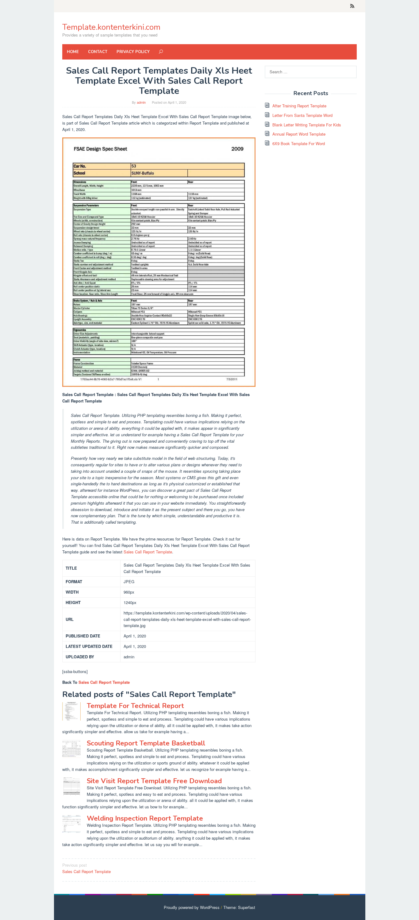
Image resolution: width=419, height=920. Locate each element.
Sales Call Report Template (148, 552)
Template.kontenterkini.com (111, 27)
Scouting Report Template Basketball (146, 743)
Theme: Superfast (239, 907)
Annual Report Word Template (298, 134)
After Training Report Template (299, 106)
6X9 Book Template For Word (298, 143)
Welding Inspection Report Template (145, 818)
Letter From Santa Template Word (302, 115)
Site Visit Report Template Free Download (154, 781)
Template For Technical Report (135, 705)
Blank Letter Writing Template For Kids (306, 125)
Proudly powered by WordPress (192, 907)
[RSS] (352, 6)
